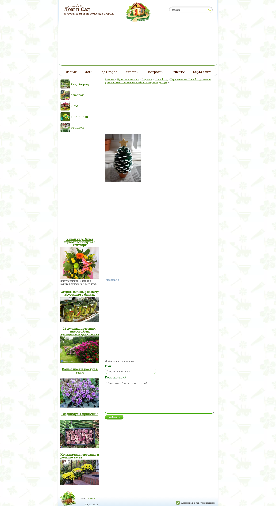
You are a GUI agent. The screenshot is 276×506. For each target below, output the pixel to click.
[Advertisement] (138, 42)
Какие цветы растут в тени (80, 370)
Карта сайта (91, 504)
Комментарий (115, 377)
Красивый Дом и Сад (77, 8)
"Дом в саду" (90, 498)
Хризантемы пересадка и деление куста (79, 456)
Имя (108, 366)
